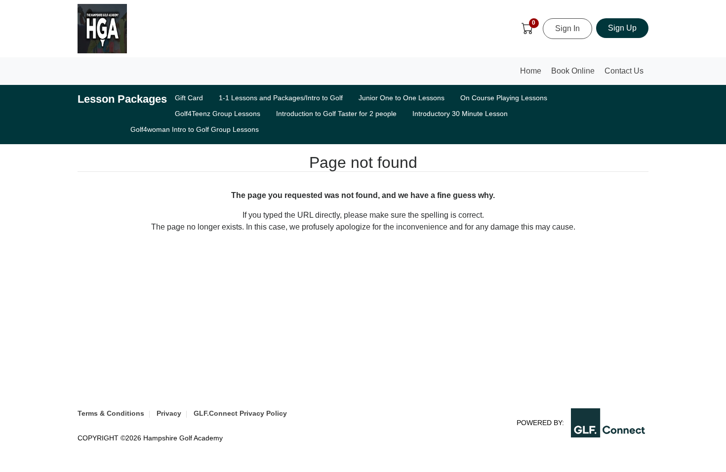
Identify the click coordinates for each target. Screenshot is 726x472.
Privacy (169, 413)
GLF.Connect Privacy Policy (240, 413)
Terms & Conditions (111, 413)
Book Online (573, 71)
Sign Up (622, 28)
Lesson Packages (122, 99)
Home (533, 74)
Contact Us (624, 71)
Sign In (567, 28)
